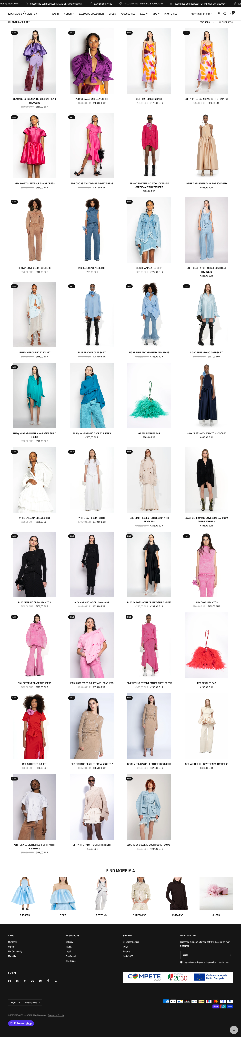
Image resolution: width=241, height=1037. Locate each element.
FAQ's (125, 946)
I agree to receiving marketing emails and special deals (206, 962)
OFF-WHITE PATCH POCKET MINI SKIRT (92, 844)
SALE (142, 13)
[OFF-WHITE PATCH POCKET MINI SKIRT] (92, 807)
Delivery (69, 942)
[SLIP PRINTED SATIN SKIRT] (149, 61)
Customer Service (131, 942)
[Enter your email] (229, 955)
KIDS (154, 13)
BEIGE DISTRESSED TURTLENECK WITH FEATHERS (149, 519)
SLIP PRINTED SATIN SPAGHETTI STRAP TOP (206, 99)
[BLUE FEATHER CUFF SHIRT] (92, 314)
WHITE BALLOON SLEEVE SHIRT (34, 518)
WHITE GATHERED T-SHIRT (92, 518)
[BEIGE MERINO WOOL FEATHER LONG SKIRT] (149, 726)
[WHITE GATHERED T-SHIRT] (92, 480)
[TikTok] (50, 980)
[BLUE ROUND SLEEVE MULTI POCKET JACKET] (149, 807)
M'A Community (15, 951)
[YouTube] (35, 981)
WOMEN (68, 13)
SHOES (112, 13)
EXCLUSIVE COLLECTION (91, 13)
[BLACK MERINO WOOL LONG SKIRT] (92, 564)
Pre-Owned (71, 956)
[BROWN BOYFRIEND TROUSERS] (34, 230)
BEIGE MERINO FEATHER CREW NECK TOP (92, 764)
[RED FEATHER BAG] (206, 645)
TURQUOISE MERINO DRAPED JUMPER (92, 433)
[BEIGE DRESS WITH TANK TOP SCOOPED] (206, 145)
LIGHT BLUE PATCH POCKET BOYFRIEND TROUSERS (207, 269)
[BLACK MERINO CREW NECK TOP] (34, 564)
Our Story (12, 942)
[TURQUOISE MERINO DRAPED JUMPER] (92, 395)
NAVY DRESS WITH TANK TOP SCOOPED (206, 433)
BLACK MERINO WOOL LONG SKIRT (91, 602)
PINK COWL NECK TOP (207, 602)
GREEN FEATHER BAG (149, 433)
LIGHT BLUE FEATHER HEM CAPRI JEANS (149, 352)
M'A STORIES (170, 13)
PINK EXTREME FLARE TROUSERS (34, 683)
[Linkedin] (58, 981)
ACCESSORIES (128, 13)
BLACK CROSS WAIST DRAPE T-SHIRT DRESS (149, 602)
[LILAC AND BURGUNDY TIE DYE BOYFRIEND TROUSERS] (34, 61)
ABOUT (12, 935)
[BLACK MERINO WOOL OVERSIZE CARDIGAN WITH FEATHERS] (206, 480)
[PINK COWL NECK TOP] (206, 564)
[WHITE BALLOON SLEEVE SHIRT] (34, 480)
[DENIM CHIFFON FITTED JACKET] (34, 314)
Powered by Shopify (56, 1015)
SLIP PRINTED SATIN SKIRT (149, 99)
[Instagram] (27, 981)
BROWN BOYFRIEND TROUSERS (34, 268)
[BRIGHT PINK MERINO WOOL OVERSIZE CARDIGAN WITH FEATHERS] (149, 145)
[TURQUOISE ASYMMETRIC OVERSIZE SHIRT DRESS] (34, 395)
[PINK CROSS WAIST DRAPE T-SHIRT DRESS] (92, 145)
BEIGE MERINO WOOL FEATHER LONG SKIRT (149, 764)
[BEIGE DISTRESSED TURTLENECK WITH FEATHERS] (149, 480)
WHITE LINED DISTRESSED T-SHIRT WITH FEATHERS (34, 846)
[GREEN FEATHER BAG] (149, 395)
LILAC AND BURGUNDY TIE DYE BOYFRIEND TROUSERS (34, 100)
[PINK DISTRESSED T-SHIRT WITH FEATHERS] (92, 645)
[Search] (225, 13)
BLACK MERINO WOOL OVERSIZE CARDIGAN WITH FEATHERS (207, 519)
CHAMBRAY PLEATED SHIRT (149, 268)
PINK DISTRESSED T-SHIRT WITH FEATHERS (91, 683)
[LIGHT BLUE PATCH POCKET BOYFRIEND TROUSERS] (206, 230)
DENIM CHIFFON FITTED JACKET (34, 352)
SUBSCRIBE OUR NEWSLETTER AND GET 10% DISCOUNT (159, 3)
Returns (126, 951)
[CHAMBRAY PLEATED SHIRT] (149, 230)
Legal (68, 951)
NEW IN (55, 13)
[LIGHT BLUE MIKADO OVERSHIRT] (206, 314)
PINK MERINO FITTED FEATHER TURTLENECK (149, 683)
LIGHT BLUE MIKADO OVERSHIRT (206, 352)
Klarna (68, 946)
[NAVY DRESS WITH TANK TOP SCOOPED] (206, 395)
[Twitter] (19, 981)
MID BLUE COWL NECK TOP (91, 268)
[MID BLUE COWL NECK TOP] (92, 230)
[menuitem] (55, 13)
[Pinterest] (42, 981)
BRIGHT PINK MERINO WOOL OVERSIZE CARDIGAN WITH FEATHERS (149, 185)
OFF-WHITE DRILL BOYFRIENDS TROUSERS (206, 764)
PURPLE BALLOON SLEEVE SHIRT (91, 99)
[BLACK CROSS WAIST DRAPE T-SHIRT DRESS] (149, 564)
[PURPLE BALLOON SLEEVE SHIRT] (92, 61)
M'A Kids (12, 956)
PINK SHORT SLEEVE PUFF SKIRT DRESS (34, 183)
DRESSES (25, 915)
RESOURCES (73, 935)
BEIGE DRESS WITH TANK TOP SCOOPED (206, 183)
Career (11, 946)
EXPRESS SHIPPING (61, 3)
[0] (230, 13)
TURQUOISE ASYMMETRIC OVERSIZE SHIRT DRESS (34, 435)
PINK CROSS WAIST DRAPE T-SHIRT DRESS (92, 183)
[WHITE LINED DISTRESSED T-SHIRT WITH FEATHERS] (34, 807)
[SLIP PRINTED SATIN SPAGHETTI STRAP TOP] (206, 61)
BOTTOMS (101, 915)
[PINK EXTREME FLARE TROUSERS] (34, 645)
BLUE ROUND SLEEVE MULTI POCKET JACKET (149, 844)
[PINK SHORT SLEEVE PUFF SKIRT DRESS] (34, 145)
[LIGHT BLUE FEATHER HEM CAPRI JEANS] (149, 314)
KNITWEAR (177, 915)
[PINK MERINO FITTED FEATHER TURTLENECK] (149, 645)
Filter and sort (21, 22)
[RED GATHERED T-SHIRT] (34, 726)
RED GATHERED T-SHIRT (34, 764)
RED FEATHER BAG (206, 683)
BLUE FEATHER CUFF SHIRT (92, 352)
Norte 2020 (128, 956)
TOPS (63, 915)
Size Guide (71, 961)
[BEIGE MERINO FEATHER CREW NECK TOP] (92, 726)
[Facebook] (11, 981)
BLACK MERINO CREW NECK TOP (34, 602)
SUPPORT (128, 935)
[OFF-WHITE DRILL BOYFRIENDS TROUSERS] (206, 726)
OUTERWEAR (140, 915)
